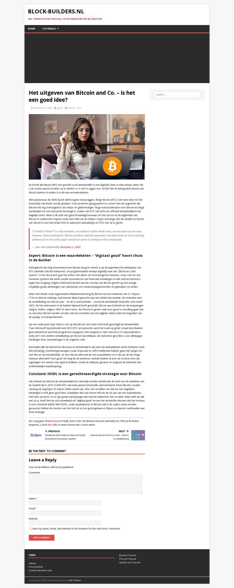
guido (60, 107)
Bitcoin (71, 107)
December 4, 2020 (43, 107)
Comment (34, 472)
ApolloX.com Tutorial (129, 562)
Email (32, 508)
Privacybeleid (36, 566)
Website (33, 518)
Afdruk (32, 563)
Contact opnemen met (40, 570)
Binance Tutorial (127, 555)
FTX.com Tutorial (127, 558)
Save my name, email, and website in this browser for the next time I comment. (76, 528)
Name (32, 498)
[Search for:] (177, 95)
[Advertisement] (117, 59)
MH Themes (75, 580)
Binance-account (53, 421)
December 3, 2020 (70, 247)
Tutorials (49, 28)
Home (31, 28)
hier (49, 424)
